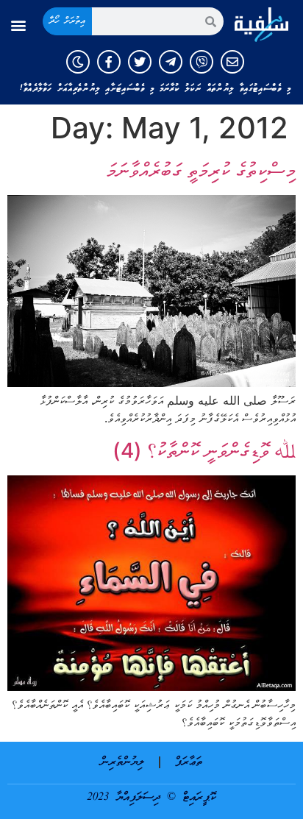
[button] (18, 25)
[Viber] (201, 62)
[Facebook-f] (109, 62)
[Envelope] (232, 62)
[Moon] (78, 62)
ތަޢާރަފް (188, 762)
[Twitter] (140, 62)
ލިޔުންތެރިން (122, 762)
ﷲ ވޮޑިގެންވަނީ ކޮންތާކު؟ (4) (204, 450)
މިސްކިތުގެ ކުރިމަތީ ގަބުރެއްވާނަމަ (201, 169)
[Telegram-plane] (170, 62)
